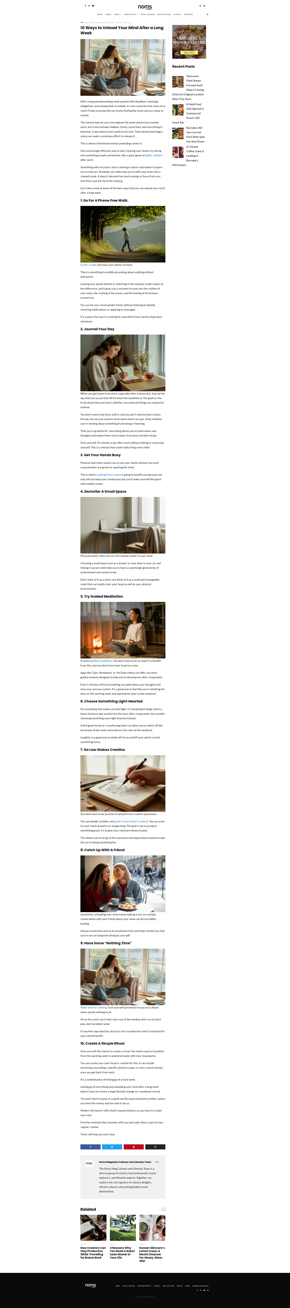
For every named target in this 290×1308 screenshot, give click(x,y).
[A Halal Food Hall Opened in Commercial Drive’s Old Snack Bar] (178, 110)
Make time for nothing (93, 1007)
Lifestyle (118, 22)
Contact (177, 14)
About (100, 14)
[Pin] (134, 1146)
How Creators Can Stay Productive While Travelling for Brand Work (93, 1252)
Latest (108, 14)
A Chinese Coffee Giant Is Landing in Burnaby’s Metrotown (188, 155)
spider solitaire (154, 155)
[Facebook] (85, 6)
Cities (116, 14)
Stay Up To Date (164, 14)
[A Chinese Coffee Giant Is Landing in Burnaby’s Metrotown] (178, 153)
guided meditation (101, 660)
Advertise (188, 14)
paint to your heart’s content (131, 821)
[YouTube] (93, 6)
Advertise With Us (144, 1286)
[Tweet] (112, 1146)
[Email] (155, 1146)
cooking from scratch (108, 474)
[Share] (90, 1146)
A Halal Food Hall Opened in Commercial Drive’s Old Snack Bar (188, 113)
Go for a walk (88, 264)
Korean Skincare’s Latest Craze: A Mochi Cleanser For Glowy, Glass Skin (152, 1254)
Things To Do (130, 14)
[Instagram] (89, 6)
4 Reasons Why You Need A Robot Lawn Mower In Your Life (122, 1252)
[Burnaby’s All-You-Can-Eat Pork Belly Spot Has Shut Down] (178, 134)
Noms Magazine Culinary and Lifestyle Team (99, 22)
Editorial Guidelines (200, 1286)
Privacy (179, 1286)
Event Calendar (148, 14)
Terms (187, 1286)
